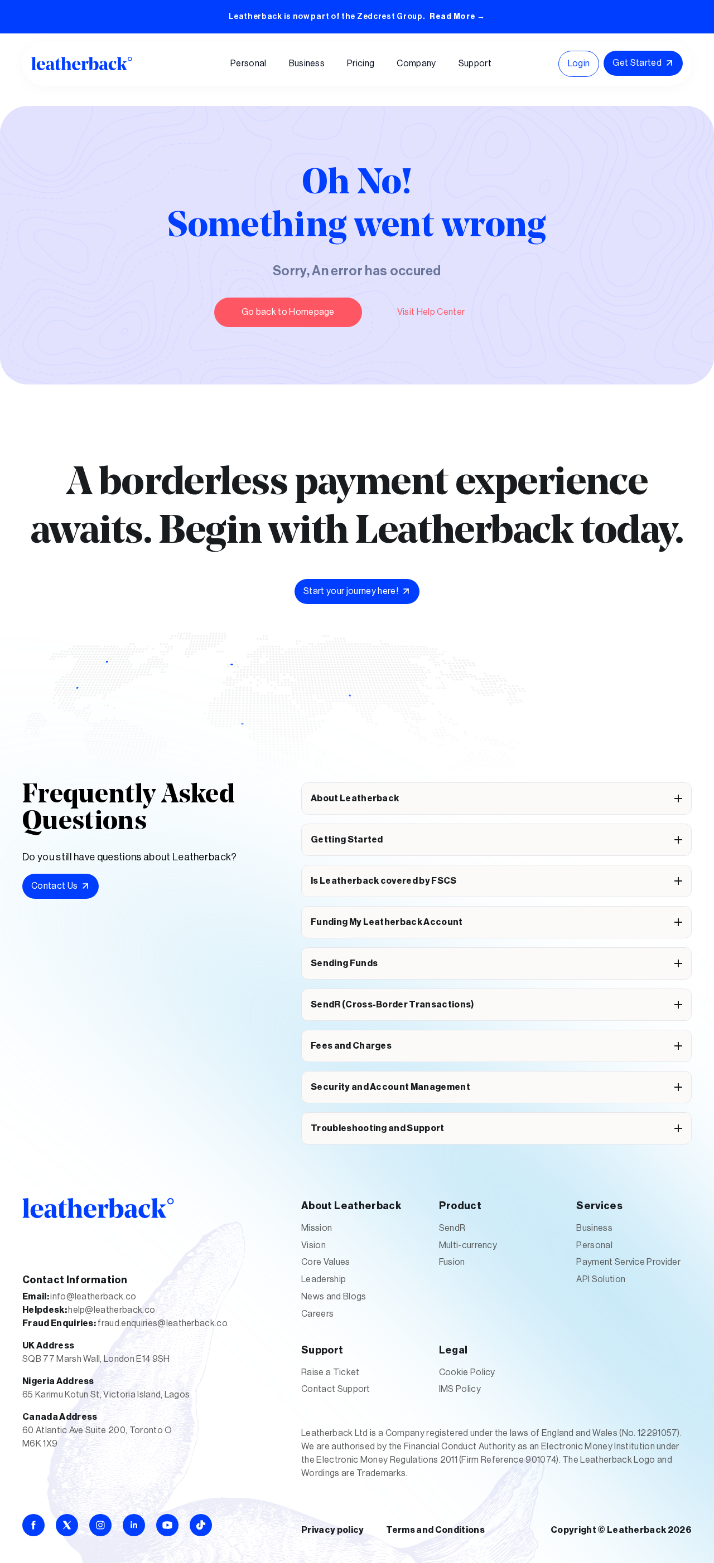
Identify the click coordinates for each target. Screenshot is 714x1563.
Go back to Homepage (288, 312)
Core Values (325, 1262)
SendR (452, 1228)
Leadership (323, 1279)
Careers (317, 1313)
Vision (313, 1245)
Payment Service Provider (628, 1262)
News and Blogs (333, 1296)
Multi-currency (468, 1245)
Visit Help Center (431, 312)
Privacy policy (332, 1530)
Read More (457, 17)
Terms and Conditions (435, 1530)
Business (594, 1228)
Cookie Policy (467, 1372)
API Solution (600, 1279)
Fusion (452, 1262)
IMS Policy (460, 1389)
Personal (594, 1245)
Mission (316, 1228)
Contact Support (335, 1389)
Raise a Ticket (330, 1372)
